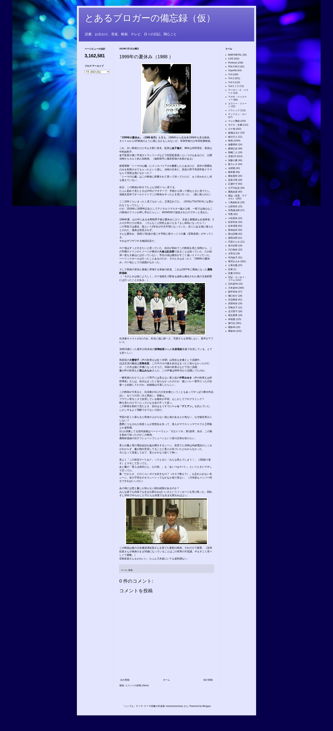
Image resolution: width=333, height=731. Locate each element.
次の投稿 (125, 680)
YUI (230, 74)
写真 (230, 214)
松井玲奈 (232, 222)
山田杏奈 (232, 206)
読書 (230, 273)
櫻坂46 (231, 327)
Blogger (207, 706)
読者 (230, 269)
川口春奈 (232, 249)
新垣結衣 (232, 230)
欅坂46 (231, 331)
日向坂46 (233, 283)
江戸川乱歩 (234, 188)
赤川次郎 (232, 245)
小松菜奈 (232, 218)
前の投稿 (208, 680)
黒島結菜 (232, 191)
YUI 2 (231, 78)
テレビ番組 (234, 121)
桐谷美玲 (232, 176)
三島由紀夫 (234, 202)
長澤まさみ (234, 261)
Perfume (232, 62)
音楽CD (232, 156)
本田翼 (231, 319)
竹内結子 (232, 257)
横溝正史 (232, 148)
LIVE (230, 58)
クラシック (234, 110)
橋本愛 (231, 172)
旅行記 (231, 323)
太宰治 (231, 253)
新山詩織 (232, 233)
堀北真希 (232, 315)
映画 (130, 570)
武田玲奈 (232, 303)
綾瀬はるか (234, 132)
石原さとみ (234, 241)
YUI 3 (231, 82)
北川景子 (232, 311)
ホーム (166, 680)
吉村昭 (231, 168)
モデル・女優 (235, 124)
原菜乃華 (232, 180)
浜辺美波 (232, 299)
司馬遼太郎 (234, 210)
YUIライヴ (233, 86)
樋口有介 (232, 295)
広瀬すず (232, 184)
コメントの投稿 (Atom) (137, 685)
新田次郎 (232, 238)
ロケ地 (231, 129)
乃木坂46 (233, 287)
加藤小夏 (232, 160)
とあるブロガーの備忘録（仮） (150, 18)
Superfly (232, 70)
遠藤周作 (232, 144)
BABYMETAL (235, 54)
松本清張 (232, 226)
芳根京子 (232, 307)
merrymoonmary (174, 706)
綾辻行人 (232, 136)
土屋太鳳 (232, 265)
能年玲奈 (232, 291)
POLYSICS (234, 66)
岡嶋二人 (232, 152)
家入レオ (232, 164)
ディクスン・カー (237, 114)
